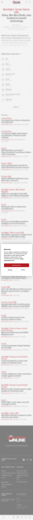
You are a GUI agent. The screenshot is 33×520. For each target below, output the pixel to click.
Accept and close (16, 265)
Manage (10, 269)
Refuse (23, 269)
